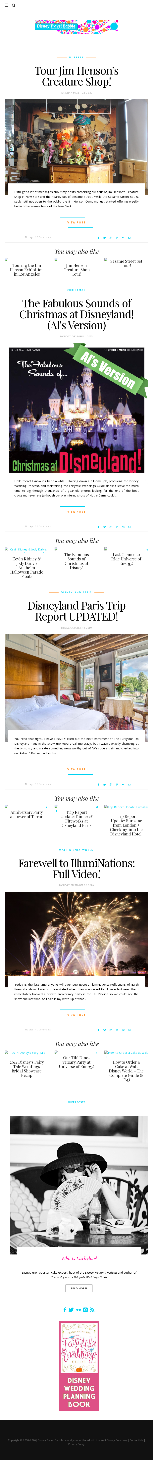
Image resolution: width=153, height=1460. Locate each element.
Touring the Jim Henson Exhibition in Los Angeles (27, 269)
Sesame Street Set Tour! (126, 263)
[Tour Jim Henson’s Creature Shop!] (76, 147)
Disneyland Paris (76, 592)
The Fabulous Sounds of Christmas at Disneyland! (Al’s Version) (76, 313)
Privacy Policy (76, 1444)
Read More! (79, 1288)
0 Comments (44, 237)
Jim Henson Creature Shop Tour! (77, 269)
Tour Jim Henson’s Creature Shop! (76, 75)
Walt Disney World (76, 850)
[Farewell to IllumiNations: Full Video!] (76, 939)
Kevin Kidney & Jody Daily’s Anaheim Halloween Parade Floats (26, 567)
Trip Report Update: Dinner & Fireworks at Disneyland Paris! (77, 818)
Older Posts (76, 1102)
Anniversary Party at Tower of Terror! (26, 814)
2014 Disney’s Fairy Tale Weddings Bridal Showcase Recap (27, 1068)
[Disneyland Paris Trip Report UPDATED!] (76, 688)
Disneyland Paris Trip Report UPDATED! (76, 610)
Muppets (76, 57)
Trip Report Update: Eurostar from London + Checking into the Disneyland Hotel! (126, 825)
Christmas (76, 290)
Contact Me (136, 1440)
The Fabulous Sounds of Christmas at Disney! (76, 561)
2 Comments (44, 526)
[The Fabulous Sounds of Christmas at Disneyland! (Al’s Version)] (76, 413)
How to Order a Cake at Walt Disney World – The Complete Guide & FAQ (126, 1070)
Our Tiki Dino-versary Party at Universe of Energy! (76, 1062)
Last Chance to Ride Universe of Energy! (126, 559)
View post (76, 222)
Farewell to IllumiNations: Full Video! (76, 868)
